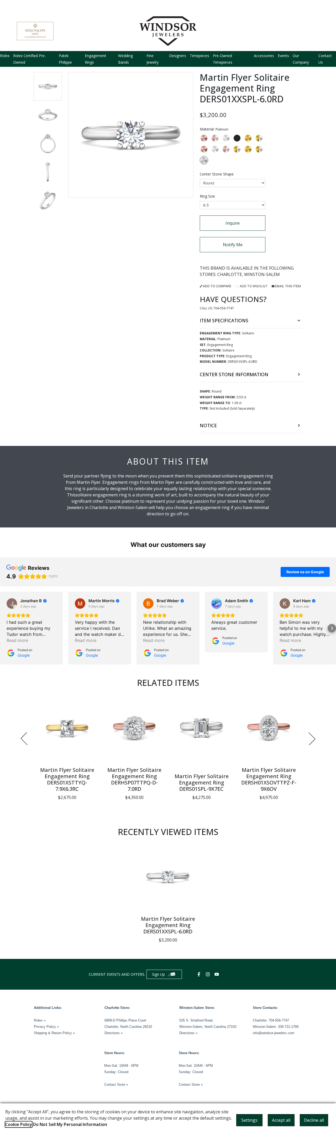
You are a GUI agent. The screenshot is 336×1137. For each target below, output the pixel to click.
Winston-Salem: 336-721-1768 (275, 1027)
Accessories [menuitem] (264, 55)
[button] (48, 86)
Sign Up (158, 974)
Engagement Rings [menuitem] (95, 59)
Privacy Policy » (46, 1027)
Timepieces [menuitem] (199, 55)
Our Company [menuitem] (301, 59)
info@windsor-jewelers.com (273, 1033)
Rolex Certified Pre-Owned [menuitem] (29, 59)
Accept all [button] (281, 1120)
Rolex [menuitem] (4, 55)
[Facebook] (199, 974)
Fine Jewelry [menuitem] (152, 59)
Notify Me (233, 245)
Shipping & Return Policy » (54, 1033)
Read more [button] (17, 640)
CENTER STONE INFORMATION (234, 374)
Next (312, 738)
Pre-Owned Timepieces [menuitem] (222, 59)
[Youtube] (217, 974)
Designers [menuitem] (177, 55)
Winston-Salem (262, 274)
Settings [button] (249, 1120)
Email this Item (288, 286)
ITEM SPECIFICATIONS (224, 320)
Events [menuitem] (283, 55)
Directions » (113, 1033)
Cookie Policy (18, 1124)
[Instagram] (208, 974)
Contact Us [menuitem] (325, 59)
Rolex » (39, 1020)
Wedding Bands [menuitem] (125, 59)
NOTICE (208, 425)
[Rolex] (299, 31)
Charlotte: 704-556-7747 (271, 1020)
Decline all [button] (314, 1120)
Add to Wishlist (253, 286)
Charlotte (229, 274)
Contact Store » (116, 1084)
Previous (23, 738)
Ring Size (207, 196)
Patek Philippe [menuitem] (65, 59)
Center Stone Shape (217, 174)
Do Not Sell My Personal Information (70, 1124)
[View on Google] (12, 603)
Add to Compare (217, 286)
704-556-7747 (223, 308)
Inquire (232, 223)
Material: (214, 129)
